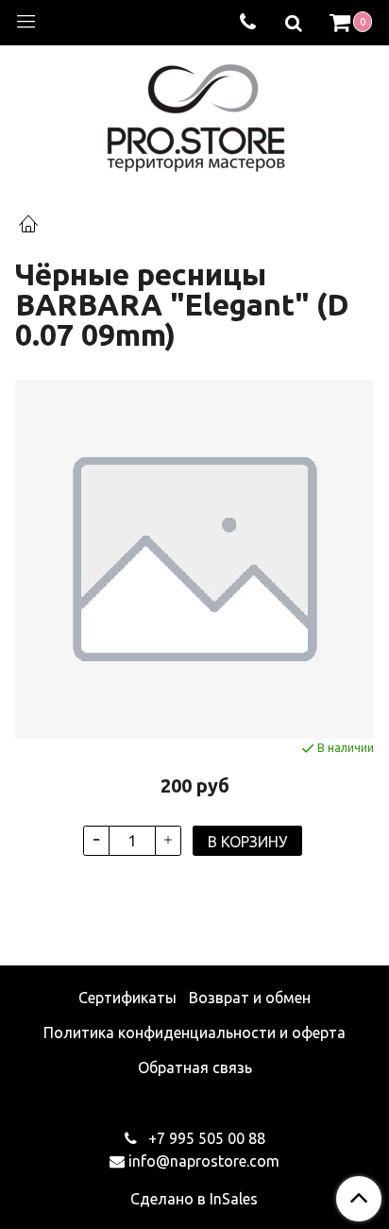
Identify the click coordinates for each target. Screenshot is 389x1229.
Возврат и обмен (250, 997)
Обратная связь (195, 1067)
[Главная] (28, 225)
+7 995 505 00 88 (204, 1138)
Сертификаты (127, 997)
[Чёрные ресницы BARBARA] (194, 559)
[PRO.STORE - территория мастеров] (195, 113)
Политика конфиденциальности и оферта (194, 1032)
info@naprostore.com (203, 1160)
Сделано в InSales (194, 1198)
